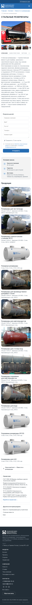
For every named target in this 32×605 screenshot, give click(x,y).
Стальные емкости (8, 512)
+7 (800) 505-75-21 (8, 581)
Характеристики (14, 53)
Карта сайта (25, 602)
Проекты (5, 554)
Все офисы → (6, 589)
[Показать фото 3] (18, 47)
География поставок (8, 574)
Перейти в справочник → (10, 499)
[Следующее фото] (28, 32)
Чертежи (24, 53)
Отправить (16, 151)
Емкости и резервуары (22, 11)
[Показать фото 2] (11, 47)
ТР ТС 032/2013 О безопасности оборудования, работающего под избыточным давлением (13, 491)
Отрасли (4, 557)
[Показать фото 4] (25, 47)
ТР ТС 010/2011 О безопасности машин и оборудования (14, 487)
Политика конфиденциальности (11, 602)
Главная (4, 11)
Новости (4, 566)
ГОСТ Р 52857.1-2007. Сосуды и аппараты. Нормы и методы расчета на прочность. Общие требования (15, 495)
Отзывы (4, 569)
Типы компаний (6, 572)
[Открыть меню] (29, 6)
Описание (4, 53)
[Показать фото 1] (4, 47)
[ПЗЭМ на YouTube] (6, 587)
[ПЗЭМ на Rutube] (3, 587)
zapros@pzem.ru (7, 584)
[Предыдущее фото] (3, 32)
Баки (4, 515)
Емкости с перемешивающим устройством (15, 509)
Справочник (5, 560)
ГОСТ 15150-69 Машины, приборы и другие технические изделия (15, 479)
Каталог (10, 11)
